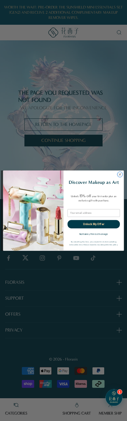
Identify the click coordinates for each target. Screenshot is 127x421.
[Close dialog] (120, 174)
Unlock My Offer (93, 223)
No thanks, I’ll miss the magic (93, 234)
